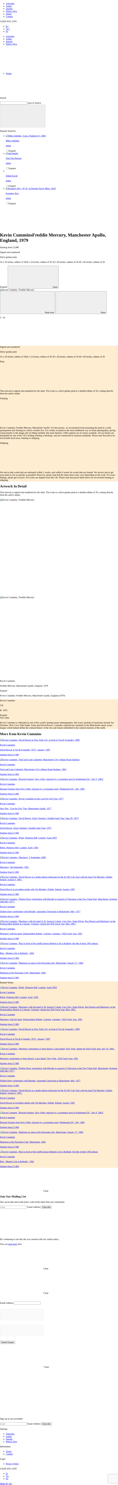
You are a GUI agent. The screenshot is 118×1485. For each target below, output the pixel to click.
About (9, 14)
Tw (7, 1476)
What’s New (11, 11)
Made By (6, 1483)
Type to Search (34, 103)
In (7, 1473)
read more (12, 1244)
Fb (7, 31)
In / (7, 26)
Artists (9, 6)
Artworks (10, 3)
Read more (49, 312)
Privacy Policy (12, 1464)
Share (55, 287)
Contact (9, 16)
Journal (9, 8)
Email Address (33, 1207)
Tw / (8, 29)
